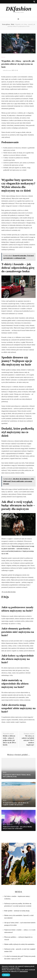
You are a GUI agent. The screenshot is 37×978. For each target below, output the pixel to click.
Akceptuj (6, 975)
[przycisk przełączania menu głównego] (18, 19)
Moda (3, 57)
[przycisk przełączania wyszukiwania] (34, 1)
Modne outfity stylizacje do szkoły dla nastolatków (19, 944)
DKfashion (18, 9)
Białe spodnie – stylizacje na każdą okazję (16, 911)
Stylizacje (10, 824)
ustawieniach (23, 971)
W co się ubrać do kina (8, 592)
